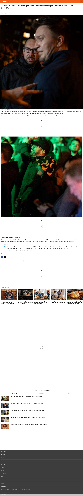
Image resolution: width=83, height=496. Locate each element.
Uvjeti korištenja (27, 489)
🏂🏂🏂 (6, 244)
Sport (2, 457)
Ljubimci (3, 473)
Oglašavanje (3, 489)
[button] (81, 1)
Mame (2, 470)
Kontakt (16, 489)
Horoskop (3, 486)
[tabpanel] (41, 413)
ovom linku (47, 264)
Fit (2, 476)
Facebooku (28, 239)
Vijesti (3, 454)
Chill (2, 483)
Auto (2, 480)
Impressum (21, 489)
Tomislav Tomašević (14, 251)
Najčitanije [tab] (41, 393)
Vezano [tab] (68, 393)
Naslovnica (4, 451)
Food (2, 467)
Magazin (3, 461)
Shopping (3, 464)
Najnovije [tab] (14, 393)
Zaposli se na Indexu (10, 489)
